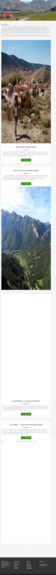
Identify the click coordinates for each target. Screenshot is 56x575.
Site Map (29, 564)
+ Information (26, 183)
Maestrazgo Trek (5, 564)
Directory (16, 568)
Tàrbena (3, 567)
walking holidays (22, 32)
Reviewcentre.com (43, 565)
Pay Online (29, 567)
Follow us (16, 567)
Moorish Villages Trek (6, 563)
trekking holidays (32, 32)
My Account (29, 565)
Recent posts (29, 568)
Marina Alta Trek (4, 561)
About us (16, 563)
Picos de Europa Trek (6, 565)
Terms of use (17, 564)
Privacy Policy (17, 561)
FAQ (28, 563)
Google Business (43, 564)
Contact (15, 565)
